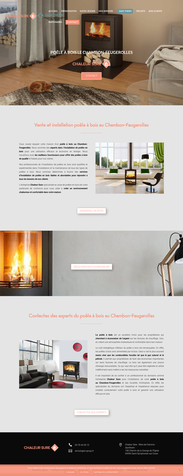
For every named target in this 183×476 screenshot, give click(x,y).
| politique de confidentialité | (106, 472)
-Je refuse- (84, 472)
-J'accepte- (70, 472)
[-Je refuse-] (179, 470)
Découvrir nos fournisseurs (92, 266)
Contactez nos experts (91, 412)
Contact (91, 76)
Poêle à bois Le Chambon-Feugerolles (92, 52)
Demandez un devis (91, 210)
